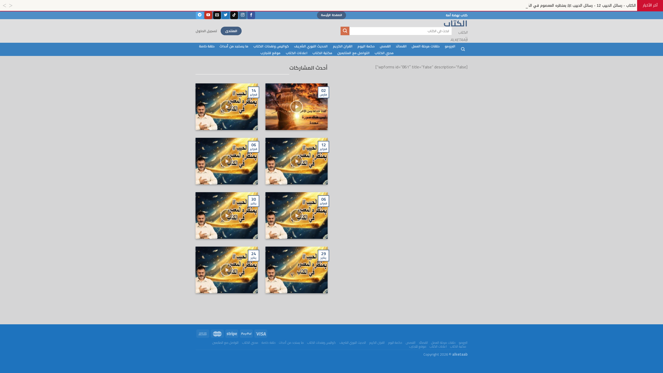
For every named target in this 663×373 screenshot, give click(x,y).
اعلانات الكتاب (296, 53)
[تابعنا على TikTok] (234, 15)
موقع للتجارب (270, 53)
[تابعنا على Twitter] (225, 15)
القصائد (401, 46)
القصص (385, 46)
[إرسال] (345, 31)
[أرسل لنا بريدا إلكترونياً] (217, 15)
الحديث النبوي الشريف (311, 46)
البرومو (450, 46)
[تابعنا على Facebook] (251, 15)
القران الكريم (342, 46)
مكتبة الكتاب (322, 53)
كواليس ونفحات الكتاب (271, 46)
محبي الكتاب (384, 53)
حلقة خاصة (206, 46)
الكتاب (463, 23)
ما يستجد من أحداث (233, 46)
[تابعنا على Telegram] (200, 15)
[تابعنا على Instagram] (243, 15)
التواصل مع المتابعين (353, 53)
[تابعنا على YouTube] (208, 15)
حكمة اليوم (365, 46)
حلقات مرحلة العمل (426, 46)
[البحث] (462, 49)
